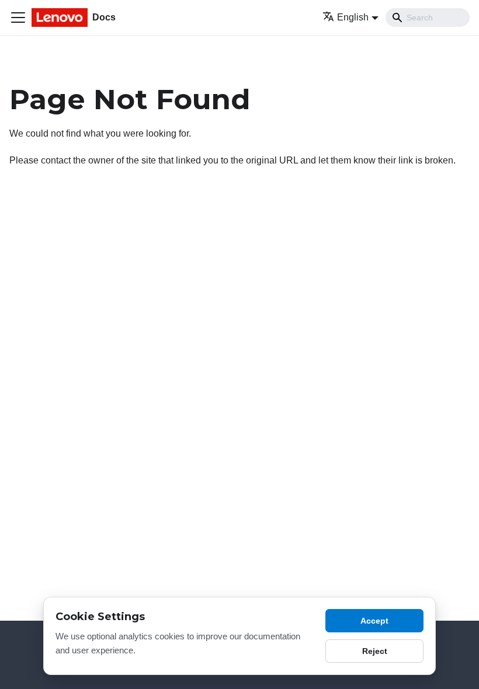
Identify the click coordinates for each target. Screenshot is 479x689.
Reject (374, 651)
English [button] (353, 17)
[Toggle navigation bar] (18, 17)
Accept (374, 620)
